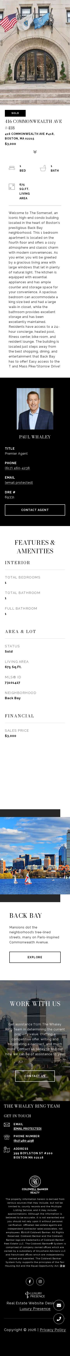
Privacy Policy (53, 1330)
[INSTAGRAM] (40, 1281)
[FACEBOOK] (30, 1281)
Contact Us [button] (35, 1076)
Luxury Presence (35, 1309)
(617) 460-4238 (17, 468)
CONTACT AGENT (35, 510)
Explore (35, 957)
